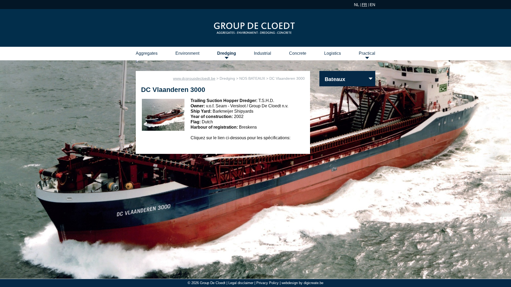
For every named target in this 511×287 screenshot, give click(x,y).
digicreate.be (313, 283)
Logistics (332, 53)
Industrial (262, 53)
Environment (187, 53)
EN (372, 4)
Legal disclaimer (240, 283)
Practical (367, 53)
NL (356, 4)
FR (364, 4)
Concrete (297, 53)
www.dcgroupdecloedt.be (194, 78)
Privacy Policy (267, 283)
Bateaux (335, 79)
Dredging (226, 53)
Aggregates (147, 53)
